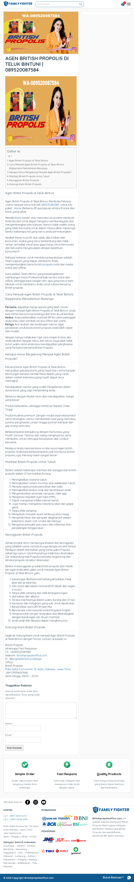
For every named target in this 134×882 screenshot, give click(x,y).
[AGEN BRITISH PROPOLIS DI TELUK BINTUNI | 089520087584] (41, 52)
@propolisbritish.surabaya (25, 658)
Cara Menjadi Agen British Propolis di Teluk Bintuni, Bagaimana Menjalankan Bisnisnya (36, 166)
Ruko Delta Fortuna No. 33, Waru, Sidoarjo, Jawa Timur (38, 669)
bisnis (18, 217)
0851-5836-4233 (18, 815)
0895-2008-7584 (19, 819)
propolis (47, 264)
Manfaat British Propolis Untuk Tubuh (29, 176)
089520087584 (50, 204)
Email (8, 735)
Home (17, 208)
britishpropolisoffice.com (32, 655)
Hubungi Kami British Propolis (25, 184)
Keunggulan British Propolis (24, 180)
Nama (9, 723)
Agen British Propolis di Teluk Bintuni (28, 160)
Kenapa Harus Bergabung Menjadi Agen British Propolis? (40, 172)
